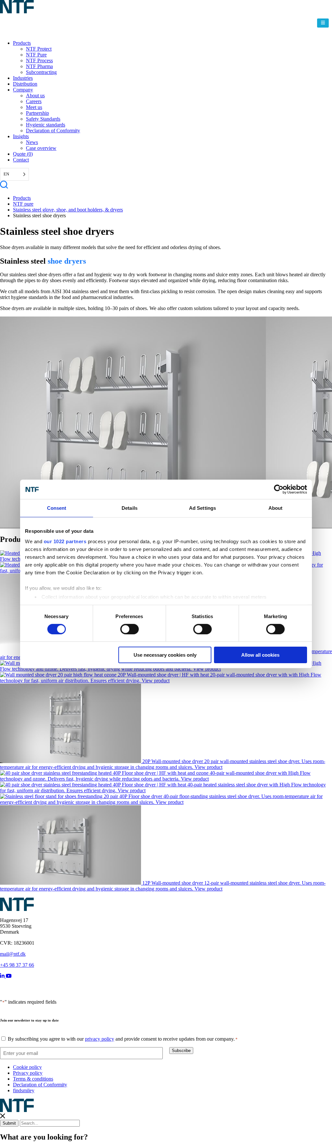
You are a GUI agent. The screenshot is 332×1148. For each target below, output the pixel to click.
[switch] (129, 629)
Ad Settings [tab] (202, 508)
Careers (34, 101)
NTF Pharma (39, 66)
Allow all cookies (260, 655)
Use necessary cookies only (165, 655)
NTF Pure (36, 54)
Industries (23, 78)
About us (35, 95)
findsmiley (23, 1090)
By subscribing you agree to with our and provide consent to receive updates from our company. (123, 1039)
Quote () (23, 154)
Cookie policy (27, 1067)
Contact (21, 159)
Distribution (25, 84)
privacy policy (99, 1039)
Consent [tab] (56, 508)
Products (22, 43)
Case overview (41, 148)
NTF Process (39, 60)
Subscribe (181, 1050)
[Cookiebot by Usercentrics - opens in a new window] (278, 489)
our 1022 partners (65, 541)
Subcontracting (41, 72)
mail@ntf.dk (13, 954)
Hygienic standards (45, 124)
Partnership (37, 113)
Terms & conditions (33, 1079)
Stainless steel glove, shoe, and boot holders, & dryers (68, 209)
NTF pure (23, 204)
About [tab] (275, 508)
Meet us (34, 107)
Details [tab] (129, 508)
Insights (21, 136)
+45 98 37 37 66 (17, 965)
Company (23, 89)
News (32, 142)
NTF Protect (39, 49)
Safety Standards (43, 119)
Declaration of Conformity (53, 130)
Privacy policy (27, 1073)
